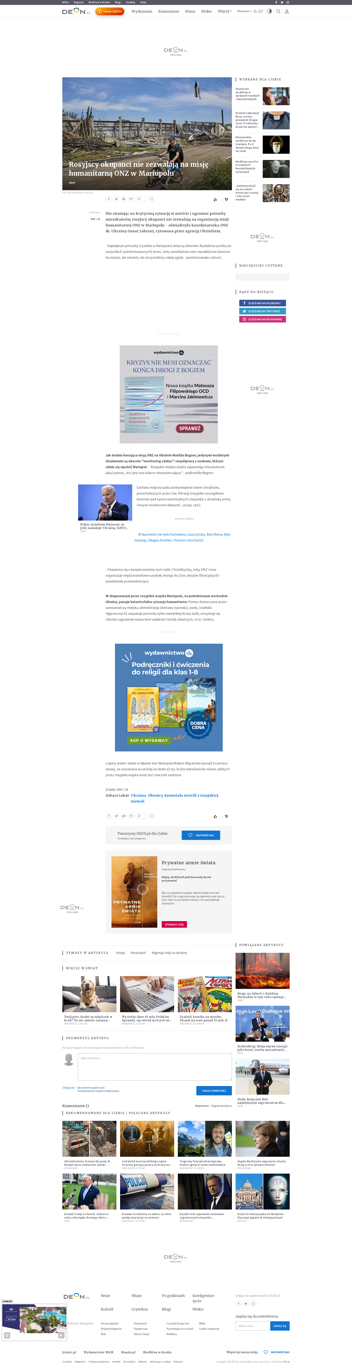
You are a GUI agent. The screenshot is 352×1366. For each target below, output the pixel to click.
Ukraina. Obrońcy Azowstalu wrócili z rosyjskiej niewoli (174, 798)
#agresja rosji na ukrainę (169, 952)
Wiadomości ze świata (192, 1023)
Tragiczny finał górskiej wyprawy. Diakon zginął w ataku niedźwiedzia (202, 1162)
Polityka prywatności (99, 1361)
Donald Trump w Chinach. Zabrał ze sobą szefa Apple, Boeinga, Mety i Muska (86, 1217)
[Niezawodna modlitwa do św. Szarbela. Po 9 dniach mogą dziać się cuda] (276, 145)
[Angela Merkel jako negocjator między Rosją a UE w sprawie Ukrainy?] (263, 1139)
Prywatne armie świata (188, 863)
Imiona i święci (142, 1334)
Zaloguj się (68, 1087)
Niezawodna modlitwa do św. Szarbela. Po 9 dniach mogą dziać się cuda (247, 144)
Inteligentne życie (203, 1298)
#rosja (120, 952)
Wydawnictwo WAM (99, 1352)
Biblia (65, 2)
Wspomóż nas (205, 835)
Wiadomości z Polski (75, 1023)
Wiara (190, 11)
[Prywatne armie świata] (134, 892)
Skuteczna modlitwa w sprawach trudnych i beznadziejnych (248, 94)
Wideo (206, 11)
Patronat (178, 1361)
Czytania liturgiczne (177, 1323)
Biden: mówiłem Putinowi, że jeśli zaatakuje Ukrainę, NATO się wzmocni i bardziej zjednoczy (104, 528)
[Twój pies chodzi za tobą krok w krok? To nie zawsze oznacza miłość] (89, 994)
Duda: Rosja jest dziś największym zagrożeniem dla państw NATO (260, 1103)
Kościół (241, 1221)
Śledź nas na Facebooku (264, 303)
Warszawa (243, 11)
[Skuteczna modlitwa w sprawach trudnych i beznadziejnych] (276, 96)
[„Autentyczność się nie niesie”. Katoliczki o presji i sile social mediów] (276, 193)
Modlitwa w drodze (99, 2)
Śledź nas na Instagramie (265, 319)
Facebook (276, 2)
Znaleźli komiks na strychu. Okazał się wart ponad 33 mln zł (203, 1018)
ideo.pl (286, 1361)
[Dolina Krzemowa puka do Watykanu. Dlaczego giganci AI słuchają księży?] (263, 1192)
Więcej (223, 11)
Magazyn (78, 2)
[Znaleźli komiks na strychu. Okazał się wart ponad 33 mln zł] (205, 994)
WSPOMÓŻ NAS (280, 1352)
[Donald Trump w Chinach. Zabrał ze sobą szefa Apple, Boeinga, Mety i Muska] (89, 1192)
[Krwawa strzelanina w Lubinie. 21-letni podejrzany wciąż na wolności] (147, 1192)
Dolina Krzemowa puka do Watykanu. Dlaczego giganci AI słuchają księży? (260, 1215)
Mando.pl (128, 1352)
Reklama (142, 1361)
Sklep (143, 2)
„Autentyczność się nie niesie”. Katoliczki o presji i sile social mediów (247, 192)
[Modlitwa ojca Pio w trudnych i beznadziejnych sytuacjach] (276, 169)
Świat (72, 182)
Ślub (103, 1334)
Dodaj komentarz (214, 1090)
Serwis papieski (109, 1323)
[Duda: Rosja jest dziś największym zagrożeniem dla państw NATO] (263, 1077)
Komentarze (168, 11)
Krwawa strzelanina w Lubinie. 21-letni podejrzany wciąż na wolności (146, 1215)
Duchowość (140, 1323)
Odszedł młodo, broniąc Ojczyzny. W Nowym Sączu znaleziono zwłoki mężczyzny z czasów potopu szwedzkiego (87, 1166)
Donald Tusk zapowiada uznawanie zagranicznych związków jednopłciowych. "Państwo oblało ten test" (203, 1219)
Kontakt (116, 1361)
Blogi (118, 2)
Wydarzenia (142, 11)
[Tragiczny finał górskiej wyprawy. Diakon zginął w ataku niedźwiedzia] (205, 1139)
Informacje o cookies (160, 1361)
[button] (269, 11)
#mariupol (138, 952)
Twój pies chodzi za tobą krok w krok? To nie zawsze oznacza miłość (88, 1020)
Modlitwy (171, 1334)
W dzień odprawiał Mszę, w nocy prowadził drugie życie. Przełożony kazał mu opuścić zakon (247, 121)
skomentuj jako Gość (93, 1087)
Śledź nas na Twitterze (264, 311)
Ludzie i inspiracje (209, 1328)
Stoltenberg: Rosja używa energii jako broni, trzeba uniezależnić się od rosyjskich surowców (262, 1050)
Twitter (282, 2)
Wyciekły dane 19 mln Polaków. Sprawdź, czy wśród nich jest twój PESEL (147, 1020)
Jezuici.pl (69, 1352)
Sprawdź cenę (174, 924)
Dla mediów (129, 1361)
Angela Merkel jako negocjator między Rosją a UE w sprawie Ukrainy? (261, 1162)
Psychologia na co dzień (180, 1328)
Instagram (288, 2)
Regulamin (80, 1361)
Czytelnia (139, 1309)
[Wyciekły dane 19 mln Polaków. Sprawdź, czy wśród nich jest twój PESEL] (147, 994)
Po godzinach (173, 1295)
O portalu (67, 1361)
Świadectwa (141, 1328)
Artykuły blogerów (111, 1328)
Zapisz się (280, 1326)
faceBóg (130, 2)
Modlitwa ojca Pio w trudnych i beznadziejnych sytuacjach (247, 167)
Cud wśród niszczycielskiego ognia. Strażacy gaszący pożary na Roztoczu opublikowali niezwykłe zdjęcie (146, 1164)
